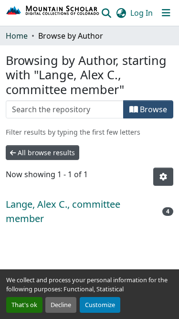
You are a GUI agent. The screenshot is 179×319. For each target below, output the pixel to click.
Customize (100, 304)
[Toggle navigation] (166, 13)
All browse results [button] (45, 152)
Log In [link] (141, 13)
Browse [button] (152, 109)
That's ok (24, 304)
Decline (61, 304)
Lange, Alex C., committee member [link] (63, 211)
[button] (53, 13)
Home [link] (17, 36)
